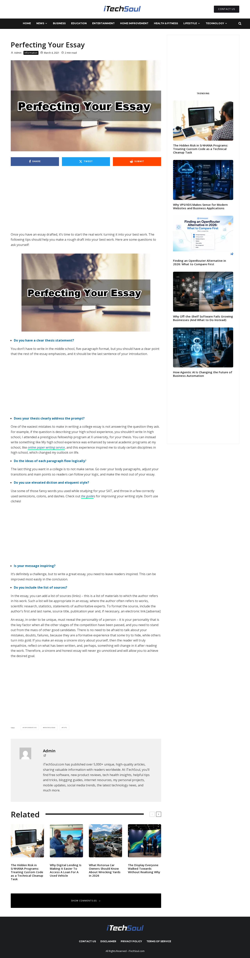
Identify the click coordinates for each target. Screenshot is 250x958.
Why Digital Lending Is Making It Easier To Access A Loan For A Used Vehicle (65, 870)
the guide (87, 496)
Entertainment (103, 23)
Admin (17, 52)
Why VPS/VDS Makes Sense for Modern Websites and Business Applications (200, 206)
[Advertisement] (86, 203)
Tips (65, 727)
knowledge (49, 727)
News (40, 23)
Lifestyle (190, 23)
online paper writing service (46, 447)
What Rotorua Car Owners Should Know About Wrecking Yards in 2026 (105, 870)
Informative (30, 727)
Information (31, 52)
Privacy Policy (131, 941)
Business (59, 23)
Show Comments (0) (84, 900)
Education (79, 23)
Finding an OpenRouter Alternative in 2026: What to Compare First (199, 262)
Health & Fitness (166, 23)
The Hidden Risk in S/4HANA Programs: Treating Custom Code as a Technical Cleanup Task (27, 872)
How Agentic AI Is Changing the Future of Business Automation (202, 373)
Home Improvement (134, 23)
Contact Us (87, 941)
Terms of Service (158, 941)
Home (27, 23)
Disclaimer (108, 941)
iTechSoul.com (137, 951)
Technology (215, 23)
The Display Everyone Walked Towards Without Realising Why (144, 868)
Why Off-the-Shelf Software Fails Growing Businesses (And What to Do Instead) (203, 318)
